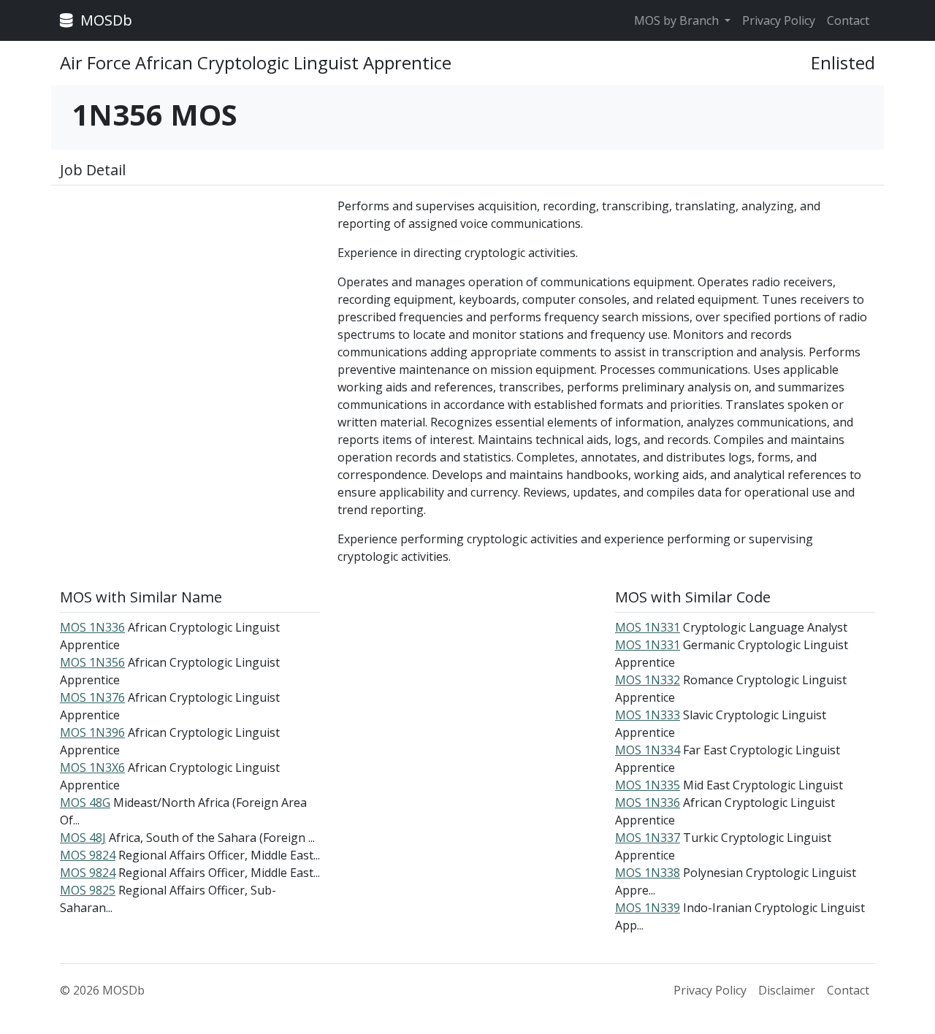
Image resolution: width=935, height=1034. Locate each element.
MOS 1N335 (647, 785)
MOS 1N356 (92, 662)
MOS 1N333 (647, 715)
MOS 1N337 (647, 838)
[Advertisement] (190, 299)
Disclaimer (786, 990)
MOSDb (104, 20)
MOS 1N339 (647, 908)
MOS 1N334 (647, 750)
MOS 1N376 (92, 697)
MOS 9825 (87, 890)
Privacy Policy (778, 20)
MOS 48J (83, 838)
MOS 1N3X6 (92, 767)
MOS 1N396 (92, 732)
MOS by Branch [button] (678, 20)
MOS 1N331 (647, 627)
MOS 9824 (87, 855)
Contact (848, 20)
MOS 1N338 (647, 873)
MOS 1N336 (92, 627)
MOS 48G (85, 802)
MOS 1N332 (647, 680)
